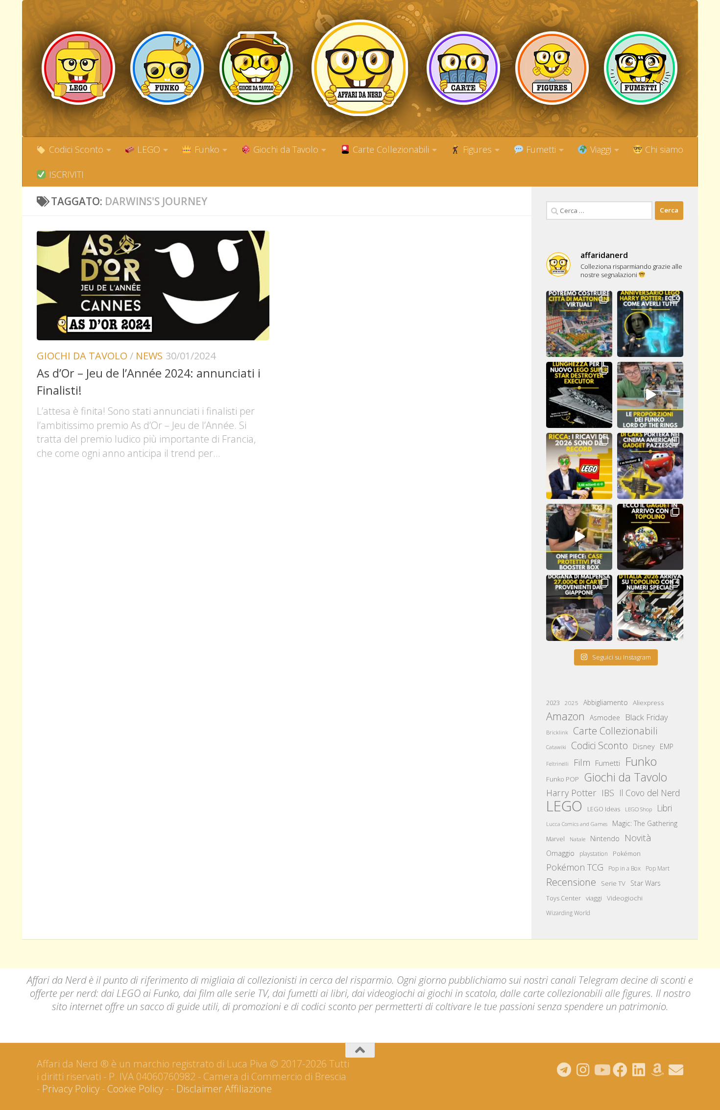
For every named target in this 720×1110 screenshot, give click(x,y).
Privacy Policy (70, 1088)
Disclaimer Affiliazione (224, 1088)
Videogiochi (625, 898)
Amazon (565, 716)
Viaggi (599, 149)
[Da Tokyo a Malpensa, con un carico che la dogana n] (579, 608)
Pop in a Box (624, 868)
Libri (664, 808)
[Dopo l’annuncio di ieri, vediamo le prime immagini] (650, 537)
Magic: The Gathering (644, 823)
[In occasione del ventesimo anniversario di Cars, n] (650, 466)
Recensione (571, 882)
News (149, 355)
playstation (593, 854)
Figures (476, 149)
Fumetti (540, 149)
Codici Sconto (75, 149)
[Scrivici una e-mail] (676, 1070)
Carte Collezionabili (389, 149)
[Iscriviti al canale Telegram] (564, 1070)
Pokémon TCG (574, 867)
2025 (571, 703)
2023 (553, 702)
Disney (644, 746)
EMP (666, 746)
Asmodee (605, 717)
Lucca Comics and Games (576, 824)
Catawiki (556, 747)
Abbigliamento (605, 702)
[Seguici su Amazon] (657, 1070)
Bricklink (557, 732)
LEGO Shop (638, 809)
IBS (607, 793)
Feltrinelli (557, 763)
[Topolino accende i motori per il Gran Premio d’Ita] (650, 608)
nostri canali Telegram (571, 980)
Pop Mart (658, 868)
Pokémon (627, 853)
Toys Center (563, 898)
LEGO (147, 149)
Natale (577, 839)
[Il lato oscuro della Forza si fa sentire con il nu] (579, 395)
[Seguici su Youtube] (601, 1070)
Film (582, 762)
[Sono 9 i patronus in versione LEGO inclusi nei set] (650, 324)
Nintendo (605, 838)
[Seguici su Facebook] (620, 1070)
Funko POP (562, 779)
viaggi (594, 898)
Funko (205, 149)
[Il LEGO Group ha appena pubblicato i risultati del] (579, 466)
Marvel (555, 839)
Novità (637, 837)
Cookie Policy (135, 1088)
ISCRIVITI (65, 174)
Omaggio (560, 853)
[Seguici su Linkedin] (638, 1070)
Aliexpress (648, 702)
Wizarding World (568, 913)
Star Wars (645, 883)
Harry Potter (571, 793)
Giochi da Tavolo (284, 149)
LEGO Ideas (603, 809)
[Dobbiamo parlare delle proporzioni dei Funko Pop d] (650, 395)
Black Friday (646, 717)
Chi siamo (663, 149)
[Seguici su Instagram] (583, 1070)
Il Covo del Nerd (649, 793)
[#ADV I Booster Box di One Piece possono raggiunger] (579, 537)
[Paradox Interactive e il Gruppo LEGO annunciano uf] (579, 324)
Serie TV (613, 883)
